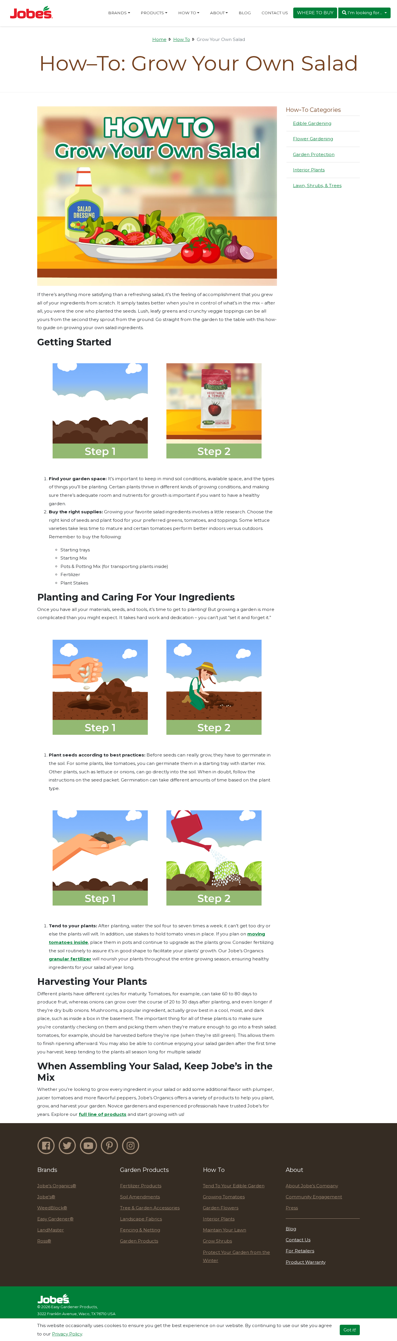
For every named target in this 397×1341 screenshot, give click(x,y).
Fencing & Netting (140, 1230)
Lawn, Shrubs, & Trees (317, 185)
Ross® (44, 1241)
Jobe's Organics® (56, 1185)
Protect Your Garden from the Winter (236, 1256)
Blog (245, 12)
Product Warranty (306, 1262)
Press (292, 1208)
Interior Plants (309, 170)
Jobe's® (46, 1197)
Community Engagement (314, 1197)
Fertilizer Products (140, 1185)
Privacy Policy (67, 1333)
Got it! (350, 1329)
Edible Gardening (312, 123)
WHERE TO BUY (315, 12)
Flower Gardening (313, 138)
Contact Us (275, 12)
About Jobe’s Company (312, 1185)
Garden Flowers (220, 1208)
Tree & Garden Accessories (150, 1208)
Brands (117, 12)
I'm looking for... (364, 12)
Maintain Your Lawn (224, 1230)
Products (152, 12)
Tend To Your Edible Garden (233, 1185)
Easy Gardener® (55, 1219)
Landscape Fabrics (141, 1219)
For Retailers (300, 1251)
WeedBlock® (52, 1208)
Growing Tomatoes (224, 1197)
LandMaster (50, 1230)
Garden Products (139, 1241)
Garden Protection (314, 154)
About (217, 12)
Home (159, 39)
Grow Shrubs (217, 1241)
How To (187, 12)
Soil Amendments (140, 1197)
